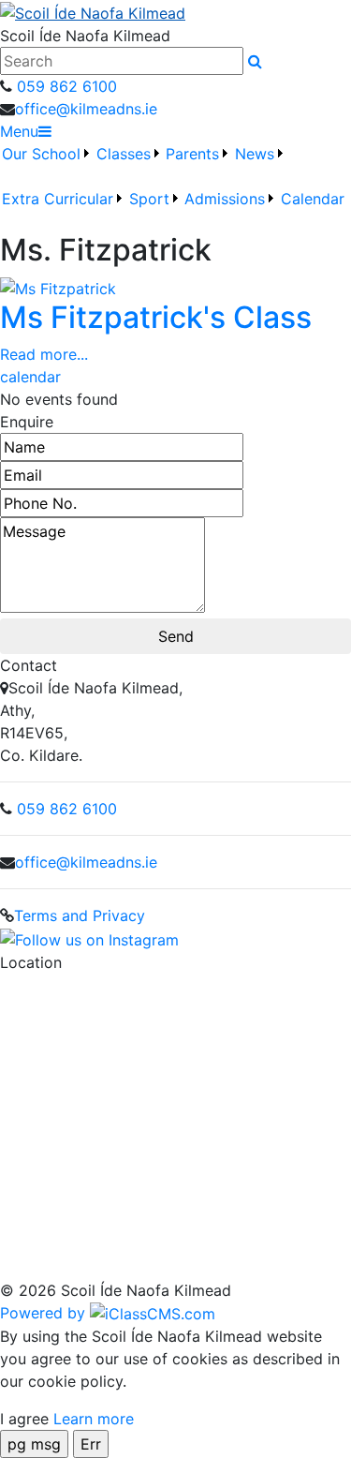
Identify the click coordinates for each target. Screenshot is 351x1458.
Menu (19, 131)
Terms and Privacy (79, 915)
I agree (24, 1418)
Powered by (45, 1312)
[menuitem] (47, 164)
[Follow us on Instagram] (89, 938)
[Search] (255, 60)
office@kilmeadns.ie (86, 108)
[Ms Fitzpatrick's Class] (58, 286)
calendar (30, 376)
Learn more (93, 1418)
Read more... (44, 354)
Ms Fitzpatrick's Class (156, 317)
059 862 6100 (64, 86)
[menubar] (175, 187)
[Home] (175, 12)
